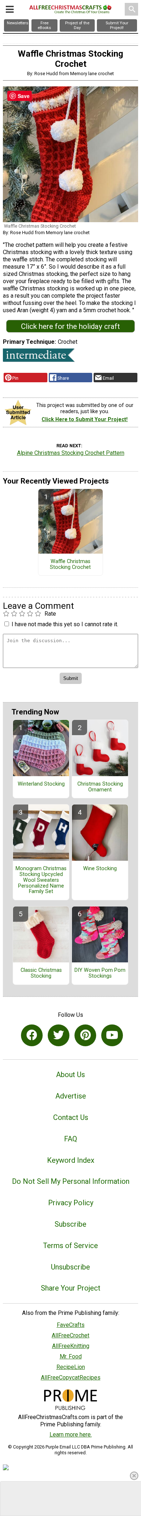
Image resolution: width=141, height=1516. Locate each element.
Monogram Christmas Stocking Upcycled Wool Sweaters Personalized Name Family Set (41, 880)
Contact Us (70, 1117)
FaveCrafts (71, 1324)
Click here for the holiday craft (70, 326)
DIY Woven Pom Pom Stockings (99, 973)
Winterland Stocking (41, 784)
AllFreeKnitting (70, 1345)
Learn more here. (71, 1434)
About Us (70, 1074)
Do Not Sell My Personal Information (70, 1181)
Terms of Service (70, 1245)
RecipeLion (70, 1367)
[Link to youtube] (112, 1035)
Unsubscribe (70, 1267)
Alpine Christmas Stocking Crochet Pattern (70, 452)
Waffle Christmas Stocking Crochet (70, 564)
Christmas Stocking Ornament (100, 787)
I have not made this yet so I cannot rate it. (65, 624)
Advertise (70, 1096)
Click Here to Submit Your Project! (85, 419)
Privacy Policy (70, 1202)
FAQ (70, 1138)
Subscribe (70, 1224)
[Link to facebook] (32, 1035)
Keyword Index (70, 1160)
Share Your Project (71, 1288)
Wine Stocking (100, 869)
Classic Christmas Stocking (41, 973)
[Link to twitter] (58, 1035)
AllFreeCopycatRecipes (71, 1377)
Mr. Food (71, 1356)
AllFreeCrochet (70, 1335)
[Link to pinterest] (85, 1035)
